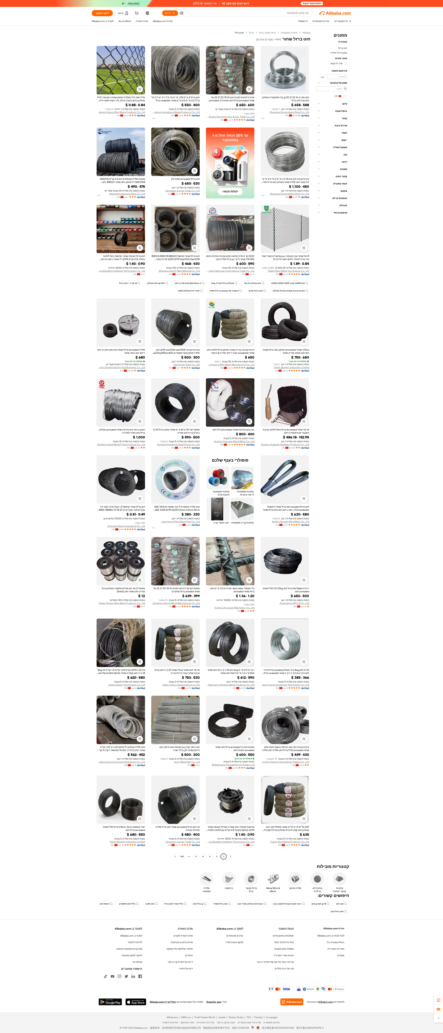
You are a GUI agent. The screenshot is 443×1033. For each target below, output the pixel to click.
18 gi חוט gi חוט (318, 904)
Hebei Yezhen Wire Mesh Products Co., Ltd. (121, 603)
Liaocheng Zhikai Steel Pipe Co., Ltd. (180, 521)
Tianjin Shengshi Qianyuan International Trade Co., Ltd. (230, 271)
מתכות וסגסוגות (289, 32)
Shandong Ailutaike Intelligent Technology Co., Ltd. (121, 271)
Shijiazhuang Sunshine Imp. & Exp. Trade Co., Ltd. (230, 116)
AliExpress (172, 1017)
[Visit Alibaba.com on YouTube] (112, 976)
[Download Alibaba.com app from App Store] (135, 1001)
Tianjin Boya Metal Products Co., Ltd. (289, 841)
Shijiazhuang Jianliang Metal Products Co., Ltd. (230, 684)
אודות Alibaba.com (333, 928)
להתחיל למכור (135, 942)
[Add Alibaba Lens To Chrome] (291, 1001)
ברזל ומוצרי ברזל (267, 32)
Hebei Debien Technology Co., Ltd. (126, 684)
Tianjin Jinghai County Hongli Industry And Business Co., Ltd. (121, 367)
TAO (248, 1017)
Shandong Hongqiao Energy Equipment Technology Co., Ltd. (285, 684)
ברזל (251, 32)
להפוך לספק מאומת (132, 955)
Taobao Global (235, 1017)
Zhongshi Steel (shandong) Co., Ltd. (126, 526)
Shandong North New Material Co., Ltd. (179, 271)
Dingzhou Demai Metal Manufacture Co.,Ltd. (176, 603)
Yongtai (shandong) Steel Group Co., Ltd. (178, 444)
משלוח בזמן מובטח (284, 948)
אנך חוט (339, 904)
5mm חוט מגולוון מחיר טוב (250, 904)
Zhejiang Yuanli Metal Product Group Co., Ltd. (121, 444)
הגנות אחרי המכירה (284, 955)
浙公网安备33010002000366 (278, 1027)
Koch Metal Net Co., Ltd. (187, 762)
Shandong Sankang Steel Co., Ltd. (127, 193)
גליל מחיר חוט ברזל (173, 904)
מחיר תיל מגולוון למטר (188, 291)
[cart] (136, 13)
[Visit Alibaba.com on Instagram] (119, 976)
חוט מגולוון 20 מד (252, 283)
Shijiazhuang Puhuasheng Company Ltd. (232, 764)
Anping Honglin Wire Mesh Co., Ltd (290, 521)
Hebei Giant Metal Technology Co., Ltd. (288, 271)
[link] (438, 1000)
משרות (340, 955)
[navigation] (332, 445)
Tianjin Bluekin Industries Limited (291, 367)
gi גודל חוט (198, 904)
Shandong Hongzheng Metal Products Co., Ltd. (175, 112)
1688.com (186, 1017)
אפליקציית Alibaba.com (163, 1001)
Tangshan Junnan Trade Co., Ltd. (182, 190)
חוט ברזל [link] (239, 32)
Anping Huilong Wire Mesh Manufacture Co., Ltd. (230, 364)
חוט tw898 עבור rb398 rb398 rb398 (288, 283)
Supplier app (213, 1001)
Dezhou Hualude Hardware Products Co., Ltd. (285, 444)
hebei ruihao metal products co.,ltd (181, 684)
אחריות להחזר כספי (284, 942)
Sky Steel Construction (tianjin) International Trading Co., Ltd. (285, 762)
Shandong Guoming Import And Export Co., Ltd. (121, 762)
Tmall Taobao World (204, 1017)
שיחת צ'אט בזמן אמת (182, 942)
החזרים (189, 955)
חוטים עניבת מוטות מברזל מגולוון (289, 291)
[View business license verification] (252, 1028)
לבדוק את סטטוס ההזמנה (129, 948)
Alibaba (306, 32)
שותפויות (137, 962)
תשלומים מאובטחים (283, 935)
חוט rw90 (149, 904)
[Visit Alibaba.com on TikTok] (105, 976)
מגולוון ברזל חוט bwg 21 (222, 283)
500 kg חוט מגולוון (156, 283)
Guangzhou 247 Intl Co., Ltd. (294, 603)
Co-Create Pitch (335, 942)
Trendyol (258, 1017)
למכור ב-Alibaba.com (131, 935)
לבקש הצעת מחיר (234, 942)
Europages (272, 1017)
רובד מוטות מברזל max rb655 (287, 904)
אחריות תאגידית (336, 948)
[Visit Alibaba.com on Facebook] (140, 976)
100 (182, 856)
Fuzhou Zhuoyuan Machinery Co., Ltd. (234, 607)
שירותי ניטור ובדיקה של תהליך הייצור (275, 962)
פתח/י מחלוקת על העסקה (179, 948)
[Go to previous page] (230, 856)
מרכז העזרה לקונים (183, 935)
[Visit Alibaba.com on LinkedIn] (133, 976)
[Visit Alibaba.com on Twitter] (126, 976)
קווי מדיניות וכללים (284, 968)
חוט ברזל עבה (337, 911)
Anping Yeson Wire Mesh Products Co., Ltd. (121, 112)
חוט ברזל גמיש (256, 291)
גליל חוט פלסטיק (127, 904)
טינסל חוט (104, 904)
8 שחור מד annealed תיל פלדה (224, 291)
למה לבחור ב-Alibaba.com (330, 935)
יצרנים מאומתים (234, 935)
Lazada (221, 1017)
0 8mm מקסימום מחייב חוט (188, 283)
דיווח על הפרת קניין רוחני (180, 962)
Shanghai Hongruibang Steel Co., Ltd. (289, 112)
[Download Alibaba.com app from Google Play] (110, 1001)
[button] (181, 13)
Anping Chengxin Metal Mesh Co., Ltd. (234, 441)
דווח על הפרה (186, 968)
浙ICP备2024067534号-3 (309, 1027)
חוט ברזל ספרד (220, 904)
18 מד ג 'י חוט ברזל (128, 283)
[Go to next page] (175, 856)
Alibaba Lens (325, 1001)
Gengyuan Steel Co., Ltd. (186, 364)
